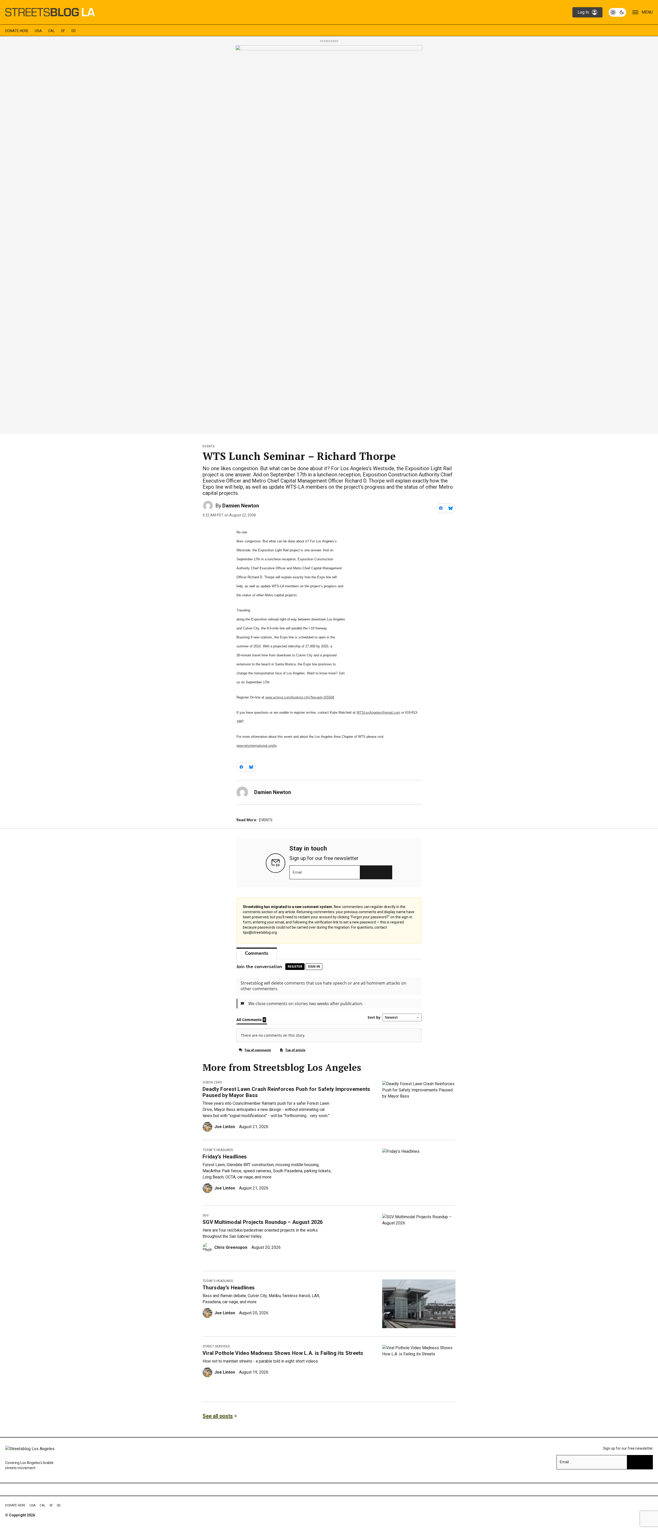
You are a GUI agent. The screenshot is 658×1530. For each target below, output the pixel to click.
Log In (583, 12)
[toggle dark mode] (617, 12)
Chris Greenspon (230, 1247)
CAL (51, 31)
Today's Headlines (218, 1149)
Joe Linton (224, 1126)
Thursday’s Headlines (229, 1288)
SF (63, 31)
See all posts (218, 1416)
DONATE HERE (17, 31)
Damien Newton (240, 506)
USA (38, 31)
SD (73, 31)
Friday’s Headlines (225, 1157)
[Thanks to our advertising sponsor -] (329, 237)
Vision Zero (212, 1082)
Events (208, 446)
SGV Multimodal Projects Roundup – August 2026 (263, 1222)
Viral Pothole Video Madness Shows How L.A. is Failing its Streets (283, 1353)
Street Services (216, 1346)
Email (297, 872)
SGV (206, 1215)
